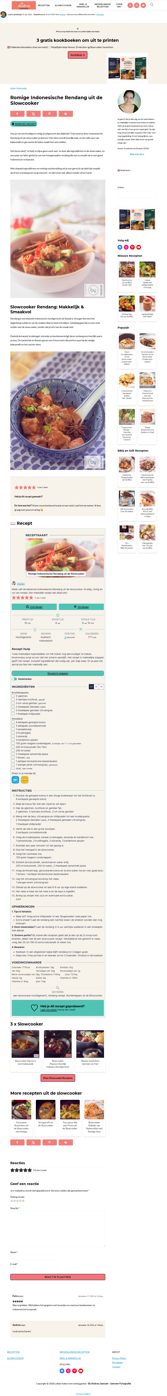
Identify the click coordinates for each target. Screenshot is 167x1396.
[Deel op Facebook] (17, 114)
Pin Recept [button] (83, 606)
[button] (16, 487)
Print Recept (36, 606)
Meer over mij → (137, 154)
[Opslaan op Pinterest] (50, 114)
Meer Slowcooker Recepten (58, 1078)
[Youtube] (143, 5)
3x (101, 687)
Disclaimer (117, 1362)
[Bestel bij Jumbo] (24, 779)
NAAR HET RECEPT (25, 123)
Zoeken (121, 187)
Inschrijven (76, 55)
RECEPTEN (44, 5)
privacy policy (83, 1393)
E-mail (14, 1264)
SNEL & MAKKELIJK (83, 5)
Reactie (15, 1208)
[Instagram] (136, 5)
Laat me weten (48, 1009)
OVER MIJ (119, 5)
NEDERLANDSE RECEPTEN (103, 5)
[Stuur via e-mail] (66, 114)
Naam (14, 1252)
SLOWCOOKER (63, 5)
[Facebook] (130, 5)
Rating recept (17, 1196)
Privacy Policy (119, 1358)
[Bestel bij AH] (15, 779)
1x (91, 687)
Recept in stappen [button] (57, 673)
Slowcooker (22, 88)
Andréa (21, 583)
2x (96, 687)
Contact (116, 1366)
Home (12, 88)
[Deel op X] (33, 114)
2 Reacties (100, 14)
